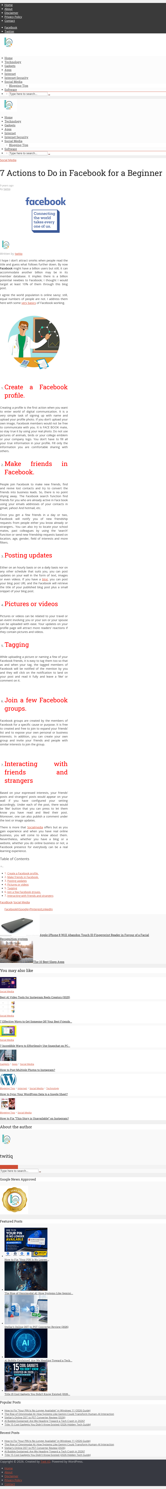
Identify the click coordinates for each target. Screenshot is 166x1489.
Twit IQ (45, 1462)
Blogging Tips (18, 86)
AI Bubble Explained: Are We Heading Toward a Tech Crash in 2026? (45, 1421)
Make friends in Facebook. (23, 877)
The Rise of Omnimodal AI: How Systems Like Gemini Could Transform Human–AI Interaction (59, 1414)
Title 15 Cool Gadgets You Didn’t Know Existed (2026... (37, 1394)
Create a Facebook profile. (23, 873)
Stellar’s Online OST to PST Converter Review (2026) (36, 1326)
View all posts (9, 1167)
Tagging (12, 888)
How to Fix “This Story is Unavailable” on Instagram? (34, 1118)
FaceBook (6, 902)
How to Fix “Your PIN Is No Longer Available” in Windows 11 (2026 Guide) (47, 1410)
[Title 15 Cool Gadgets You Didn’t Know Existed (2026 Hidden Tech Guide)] (26, 1390)
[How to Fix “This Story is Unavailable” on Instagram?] (8, 1108)
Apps (8, 70)
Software (11, 89)
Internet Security (16, 78)
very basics (28, 303)
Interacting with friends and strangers (30, 895)
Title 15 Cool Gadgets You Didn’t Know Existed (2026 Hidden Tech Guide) (48, 1424)
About (9, 9)
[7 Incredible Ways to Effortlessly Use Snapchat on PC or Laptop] (8, 1036)
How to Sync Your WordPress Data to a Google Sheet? (34, 1094)
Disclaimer (11, 13)
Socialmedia (35, 827)
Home (9, 5)
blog (45, 579)
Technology (13, 62)
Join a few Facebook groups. (24, 892)
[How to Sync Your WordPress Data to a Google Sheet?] (8, 1084)
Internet (10, 74)
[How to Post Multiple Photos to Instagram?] (8, 1060)
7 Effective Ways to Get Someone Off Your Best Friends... (36, 1021)
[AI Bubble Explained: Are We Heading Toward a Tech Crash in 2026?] (26, 1357)
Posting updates (17, 881)
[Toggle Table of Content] (1, 866)
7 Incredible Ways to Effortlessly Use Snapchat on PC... (35, 1046)
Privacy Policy (13, 17)
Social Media (13, 82)
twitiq (7, 189)
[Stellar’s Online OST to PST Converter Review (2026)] (26, 1323)
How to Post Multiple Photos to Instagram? (27, 1070)
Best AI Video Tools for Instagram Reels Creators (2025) (35, 997)
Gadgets (10, 66)
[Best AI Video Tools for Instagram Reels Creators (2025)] (8, 987)
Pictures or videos (18, 884)
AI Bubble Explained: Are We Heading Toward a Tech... (38, 1360)
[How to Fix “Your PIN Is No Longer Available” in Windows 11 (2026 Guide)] (26, 1256)
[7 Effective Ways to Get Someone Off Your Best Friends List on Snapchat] (8, 1011)
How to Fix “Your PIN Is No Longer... (27, 1259)
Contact (10, 21)
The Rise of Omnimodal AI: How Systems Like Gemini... (39, 1293)
